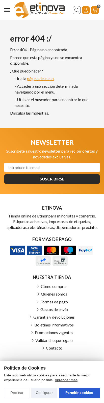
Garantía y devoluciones (54, 317)
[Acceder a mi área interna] (86, 10)
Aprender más (66, 380)
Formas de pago (54, 301)
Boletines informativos (54, 324)
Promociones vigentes (54, 332)
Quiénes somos (54, 293)
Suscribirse (52, 178)
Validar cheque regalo (54, 340)
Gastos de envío (54, 309)
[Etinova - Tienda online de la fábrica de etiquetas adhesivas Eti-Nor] (39, 10)
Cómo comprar (54, 286)
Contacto (54, 347)
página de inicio (40, 78)
